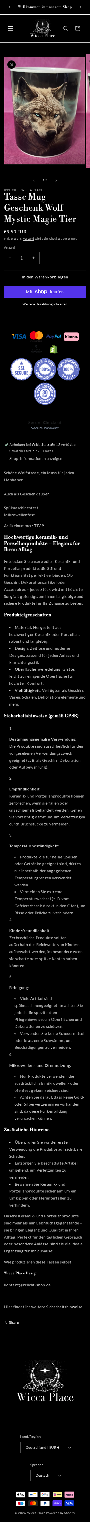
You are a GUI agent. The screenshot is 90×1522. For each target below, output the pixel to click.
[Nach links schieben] (33, 180)
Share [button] (14, 1322)
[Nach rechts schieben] (56, 180)
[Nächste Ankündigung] (80, 7)
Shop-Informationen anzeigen (36, 458)
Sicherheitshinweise (64, 1306)
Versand (28, 238)
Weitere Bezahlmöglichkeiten (44, 304)
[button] (10, 28)
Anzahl (9, 247)
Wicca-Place (36, 1512)
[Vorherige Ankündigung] (9, 7)
